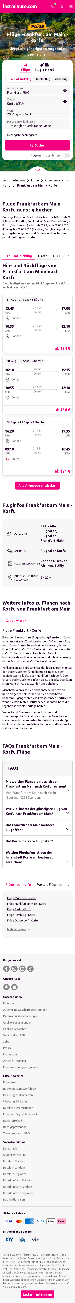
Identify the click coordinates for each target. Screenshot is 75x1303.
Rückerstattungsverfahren (19, 1088)
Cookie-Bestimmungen (17, 1022)
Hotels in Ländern (14, 1167)
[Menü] (71, 6)
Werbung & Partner (15, 1101)
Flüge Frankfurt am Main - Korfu (26, 903)
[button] (18, 929)
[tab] (26, 67)
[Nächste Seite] (68, 256)
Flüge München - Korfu (21, 898)
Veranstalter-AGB (14, 1035)
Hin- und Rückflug (19, 79)
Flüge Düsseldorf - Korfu (22, 920)
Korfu (6, 185)
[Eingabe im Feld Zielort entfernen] (65, 101)
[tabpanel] (37, 375)
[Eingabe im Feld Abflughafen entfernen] (65, 90)
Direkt (42, 256)
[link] (37, 323)
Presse (7, 1048)
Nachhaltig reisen (14, 1199)
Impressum (10, 1054)
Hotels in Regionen (15, 1174)
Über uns (8, 1003)
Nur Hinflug (43, 79)
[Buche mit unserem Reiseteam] (52, 6)
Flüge (35, 180)
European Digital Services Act (21, 1114)
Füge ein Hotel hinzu (45, 155)
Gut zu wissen (16, 620)
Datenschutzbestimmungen (20, 1016)
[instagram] (14, 969)
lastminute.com (13, 180)
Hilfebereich (10, 1082)
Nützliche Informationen (18, 1107)
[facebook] (6, 969)
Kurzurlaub (10, 1148)
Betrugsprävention (15, 1127)
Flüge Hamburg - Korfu (21, 915)
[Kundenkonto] (62, 6)
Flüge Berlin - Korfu (19, 909)
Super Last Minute (14, 1154)
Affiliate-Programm (15, 1060)
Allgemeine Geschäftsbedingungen (25, 1009)
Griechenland (54, 180)
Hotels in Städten (14, 1161)
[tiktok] (30, 969)
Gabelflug (61, 79)
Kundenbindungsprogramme (21, 1067)
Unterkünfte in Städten (17, 1180)
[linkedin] (22, 969)
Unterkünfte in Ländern (17, 1186)
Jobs (6, 1041)
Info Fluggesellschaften (18, 1095)
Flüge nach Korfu (18, 884)
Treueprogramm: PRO (16, 1133)
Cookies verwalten (14, 1029)
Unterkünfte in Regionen (18, 1193)
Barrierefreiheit (12, 1120)
